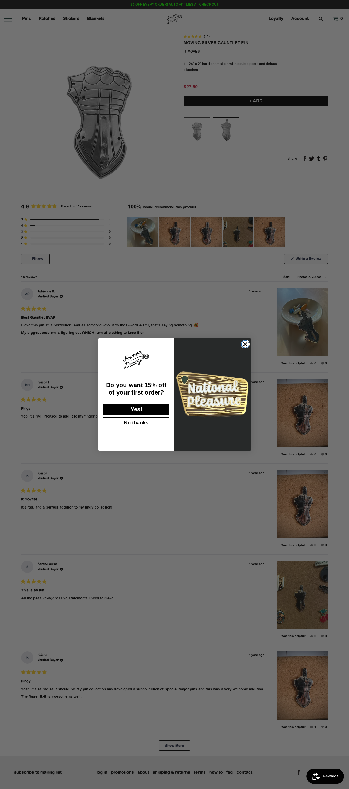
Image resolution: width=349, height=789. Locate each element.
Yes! (136, 409)
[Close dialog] (245, 344)
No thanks (136, 422)
